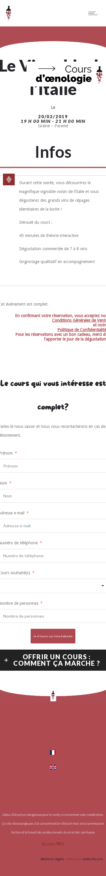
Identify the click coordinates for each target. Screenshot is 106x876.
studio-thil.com (92, 859)
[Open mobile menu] (94, 13)
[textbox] (53, 586)
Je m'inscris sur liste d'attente (53, 636)
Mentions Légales (52, 859)
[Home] (8, 18)
